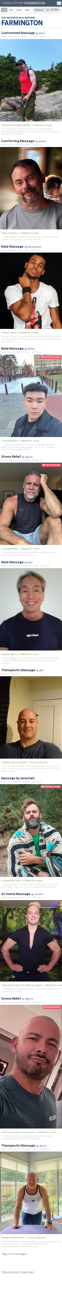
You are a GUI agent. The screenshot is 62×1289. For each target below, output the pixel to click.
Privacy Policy (27, 1272)
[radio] (4, 10)
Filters (56, 10)
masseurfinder (12, 3)
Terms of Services (10, 1272)
